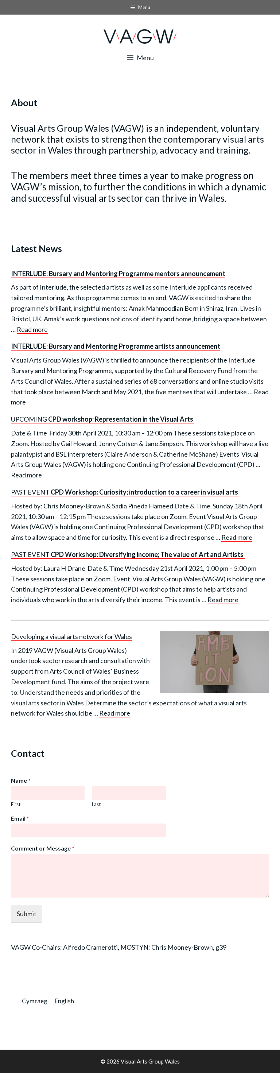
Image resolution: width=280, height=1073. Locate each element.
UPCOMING (102, 419)
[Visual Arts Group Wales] (140, 35)
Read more (32, 329)
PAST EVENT (125, 492)
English (64, 1001)
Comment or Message (42, 848)
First (15, 804)
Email (20, 818)
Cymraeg (34, 1001)
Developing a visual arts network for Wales (71, 636)
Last (96, 804)
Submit (26, 914)
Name (21, 780)
